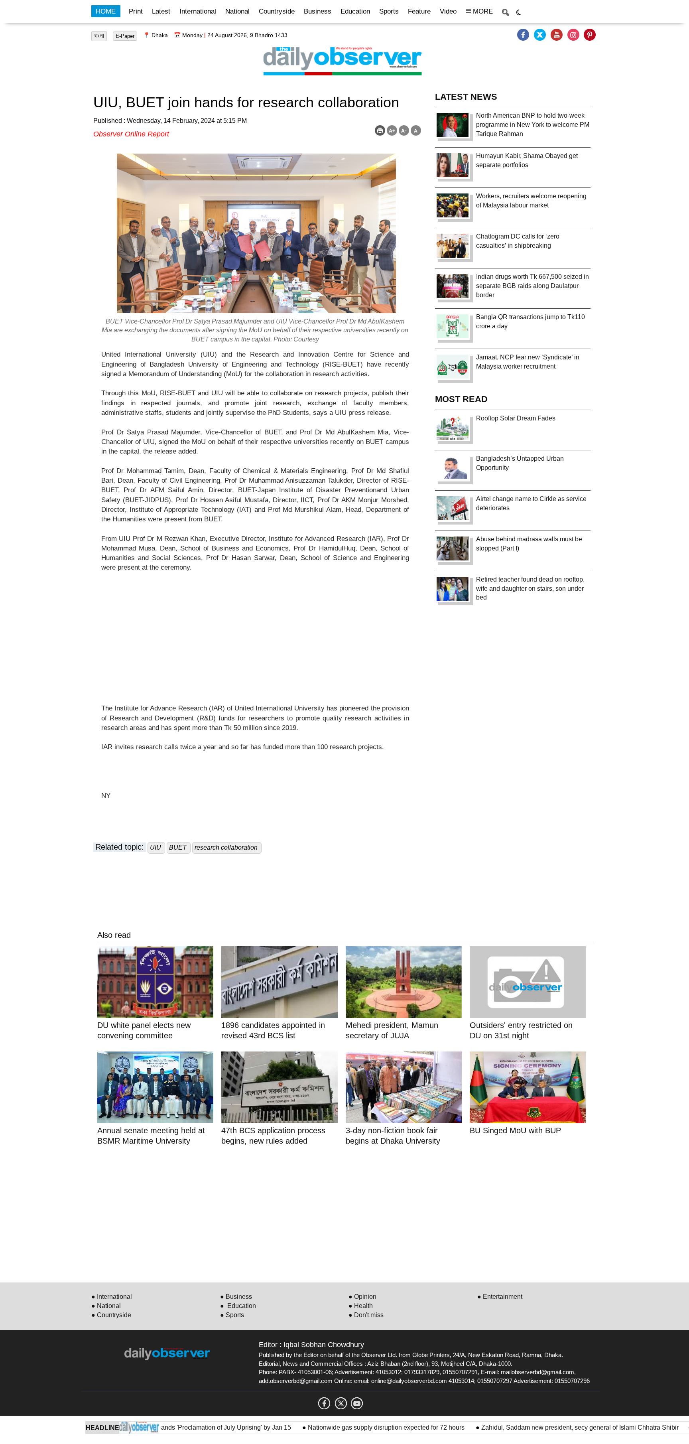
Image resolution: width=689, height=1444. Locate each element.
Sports (389, 11)
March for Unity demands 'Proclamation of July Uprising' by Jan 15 (165, 1427)
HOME (106, 11)
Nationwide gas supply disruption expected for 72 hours (354, 1427)
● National (106, 1305)
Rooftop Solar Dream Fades (515, 418)
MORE (482, 11)
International (197, 11)
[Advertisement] (255, 648)
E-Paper (125, 36)
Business (317, 11)
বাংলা (99, 36)
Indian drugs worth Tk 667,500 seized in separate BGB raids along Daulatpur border (532, 285)
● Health (360, 1305)
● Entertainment (499, 1296)
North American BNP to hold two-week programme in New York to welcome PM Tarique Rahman (532, 124)
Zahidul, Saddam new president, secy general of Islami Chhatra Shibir (547, 1427)
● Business (236, 1296)
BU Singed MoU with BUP (515, 1130)
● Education (238, 1305)
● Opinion (362, 1296)
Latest (161, 11)
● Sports (232, 1315)
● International (111, 1296)
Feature (419, 11)
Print (136, 11)
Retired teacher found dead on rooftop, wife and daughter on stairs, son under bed (530, 588)
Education (355, 11)
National (237, 11)
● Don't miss (366, 1315)
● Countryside (111, 1315)
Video (448, 11)
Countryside (277, 11)
